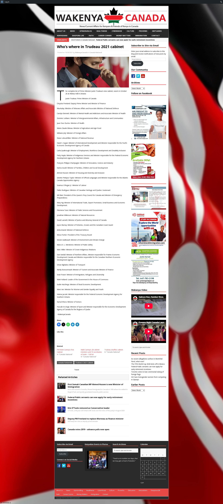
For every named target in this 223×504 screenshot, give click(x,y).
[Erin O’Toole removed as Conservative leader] (61, 411)
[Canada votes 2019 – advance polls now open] (61, 432)
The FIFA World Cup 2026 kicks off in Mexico (148, 364)
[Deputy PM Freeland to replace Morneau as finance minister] (61, 422)
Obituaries (157, 31)
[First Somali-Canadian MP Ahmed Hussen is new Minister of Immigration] (61, 387)
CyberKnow (117, 31)
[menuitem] (2, 2)
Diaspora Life (78, 35)
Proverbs (143, 31)
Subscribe (137, 63)
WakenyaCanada (81, 52)
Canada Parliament (65, 362)
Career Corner (105, 35)
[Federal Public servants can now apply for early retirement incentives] (61, 400)
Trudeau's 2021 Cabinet (84, 362)
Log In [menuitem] (7, 2)
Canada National (96, 52)
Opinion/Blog (86, 31)
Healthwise (102, 31)
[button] (92, 462)
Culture (130, 31)
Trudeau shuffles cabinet (113, 350)
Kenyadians (62, 35)
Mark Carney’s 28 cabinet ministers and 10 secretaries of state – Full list (91, 352)
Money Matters (123, 35)
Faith (91, 35)
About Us (61, 31)
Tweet (76, 370)
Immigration (141, 35)
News (72, 31)
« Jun (142, 483)
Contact (156, 35)
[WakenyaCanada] (111, 17)
